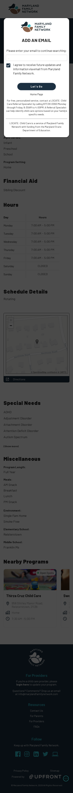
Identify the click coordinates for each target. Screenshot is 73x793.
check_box (8, 65)
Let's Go (37, 86)
